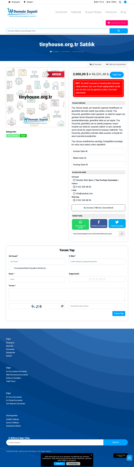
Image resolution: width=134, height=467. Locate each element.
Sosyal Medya (12, 58)
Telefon (5, 395)
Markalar (10, 56)
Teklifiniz (5, 403)
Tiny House (11, 265)
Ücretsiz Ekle (11, 65)
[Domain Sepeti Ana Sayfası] (20, 46)
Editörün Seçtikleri (14, 456)
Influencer (10, 60)
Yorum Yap (6, 380)
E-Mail (4, 352)
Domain (5, 400)
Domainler (10, 53)
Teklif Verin (11, 458)
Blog (8, 63)
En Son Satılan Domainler (17, 451)
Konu (4, 357)
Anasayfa (10, 99)
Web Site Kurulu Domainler (17, 453)
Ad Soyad (6, 349)
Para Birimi (6, 406)
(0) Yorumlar (11, 108)
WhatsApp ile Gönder (10, 421)
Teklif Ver (27, 272)
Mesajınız (5, 413)
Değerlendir (6, 360)
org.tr (8, 267)
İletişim (9, 441)
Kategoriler (11, 438)
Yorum (4, 372)
